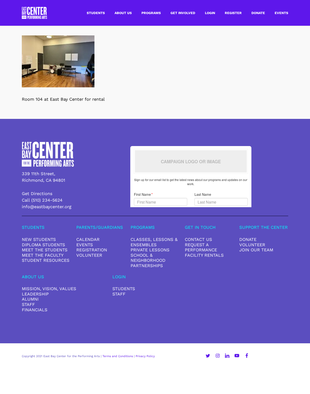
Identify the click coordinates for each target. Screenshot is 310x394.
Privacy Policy (145, 356)
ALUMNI (30, 299)
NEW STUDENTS (39, 239)
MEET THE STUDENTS (45, 249)
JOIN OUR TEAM (256, 249)
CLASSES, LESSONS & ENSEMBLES (154, 242)
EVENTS (84, 244)
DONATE (247, 239)
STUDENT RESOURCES (46, 260)
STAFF (28, 304)
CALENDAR (88, 239)
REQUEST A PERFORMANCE (201, 247)
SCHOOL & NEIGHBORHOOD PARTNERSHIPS (148, 260)
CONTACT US (198, 239)
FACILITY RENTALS (204, 255)
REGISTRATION (91, 249)
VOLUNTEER (89, 255)
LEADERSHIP (35, 293)
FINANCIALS (34, 309)
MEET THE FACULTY (42, 255)
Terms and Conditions (117, 356)
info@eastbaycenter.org (46, 206)
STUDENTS (123, 288)
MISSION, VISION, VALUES (49, 288)
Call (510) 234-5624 (42, 200)
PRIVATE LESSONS (150, 249)
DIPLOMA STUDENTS (43, 244)
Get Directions (37, 193)
